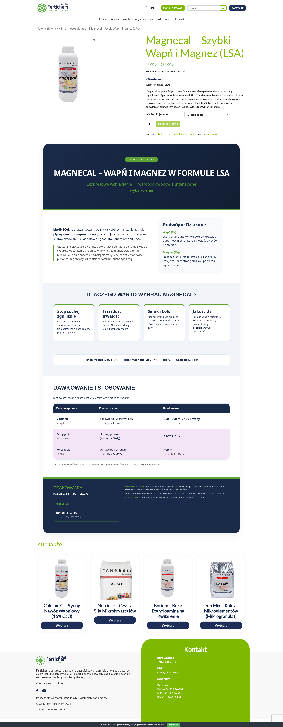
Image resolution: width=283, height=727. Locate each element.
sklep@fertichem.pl (168, 672)
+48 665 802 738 (167, 661)
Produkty (114, 19)
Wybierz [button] (62, 625)
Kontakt (179, 19)
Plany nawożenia (143, 19)
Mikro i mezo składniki (72, 28)
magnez (206, 133)
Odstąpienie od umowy (93, 698)
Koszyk (236, 8)
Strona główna (46, 28)
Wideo (168, 19)
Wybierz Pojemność (157, 114)
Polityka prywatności (49, 698)
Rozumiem (173, 724)
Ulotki (159, 19)
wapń (215, 133)
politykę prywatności (155, 724)
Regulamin (70, 698)
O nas (102, 19)
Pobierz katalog (173, 8)
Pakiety (126, 19)
